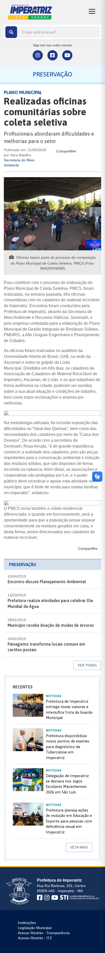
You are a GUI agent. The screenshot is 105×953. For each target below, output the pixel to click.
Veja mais (79, 847)
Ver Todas (87, 665)
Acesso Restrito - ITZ (35, 938)
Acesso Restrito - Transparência (44, 933)
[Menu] (92, 11)
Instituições (27, 923)
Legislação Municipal (34, 928)
